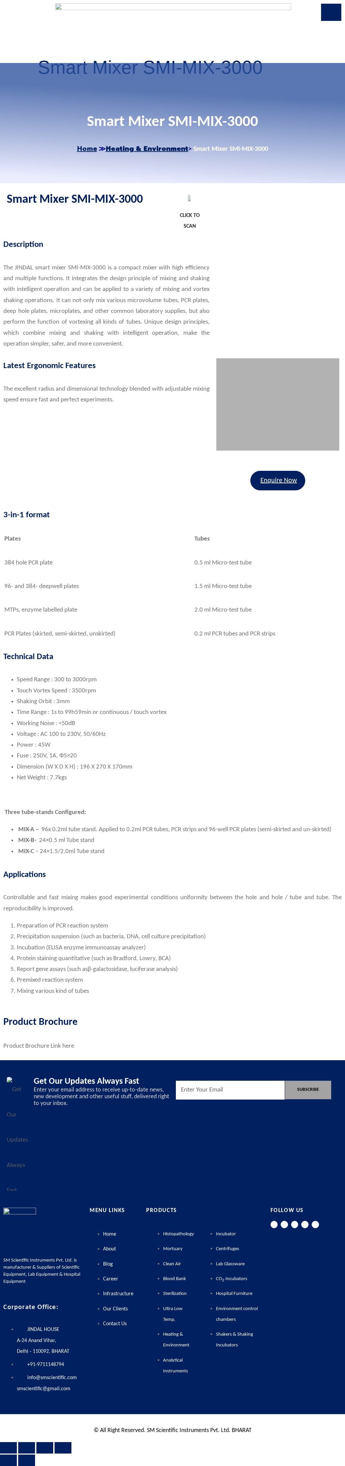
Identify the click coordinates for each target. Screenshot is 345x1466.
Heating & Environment (147, 148)
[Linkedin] (305, 1224)
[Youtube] (315, 1224)
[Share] (44, 1448)
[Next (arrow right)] (26, 1460)
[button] (222, 270)
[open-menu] (331, 12)
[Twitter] (284, 1224)
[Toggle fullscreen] (26, 1448)
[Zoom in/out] (8, 1448)
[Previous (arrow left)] (8, 1460)
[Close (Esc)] (63, 1448)
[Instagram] (295, 1224)
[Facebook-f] (274, 1224)
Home (87, 148)
